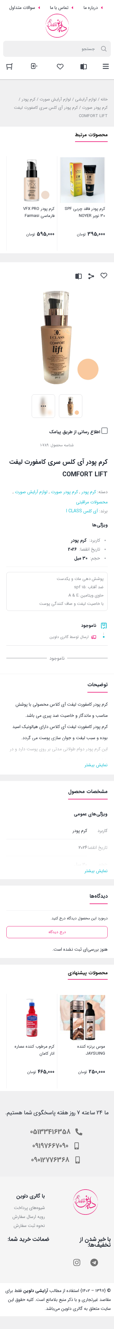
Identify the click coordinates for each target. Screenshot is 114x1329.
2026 (72, 549)
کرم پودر (28, 99)
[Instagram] (77, 1262)
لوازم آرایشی (86, 99)
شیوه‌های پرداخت (29, 1207)
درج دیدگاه (57, 932)
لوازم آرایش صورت (55, 99)
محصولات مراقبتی (92, 502)
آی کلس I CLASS (82, 511)
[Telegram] (94, 1262)
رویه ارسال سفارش (28, 1216)
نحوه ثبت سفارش (29, 1225)
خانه (104, 99)
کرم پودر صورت (95, 107)
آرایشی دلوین (35, 1290)
